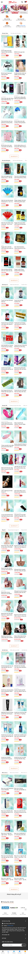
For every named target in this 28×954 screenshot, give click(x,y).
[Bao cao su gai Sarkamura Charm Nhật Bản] (7, 781)
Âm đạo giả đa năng (16, 33)
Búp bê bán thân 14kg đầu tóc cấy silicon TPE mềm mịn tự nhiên (7, 547)
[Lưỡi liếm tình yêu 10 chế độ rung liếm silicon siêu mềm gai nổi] (20, 459)
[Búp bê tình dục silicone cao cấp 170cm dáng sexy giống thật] (7, 561)
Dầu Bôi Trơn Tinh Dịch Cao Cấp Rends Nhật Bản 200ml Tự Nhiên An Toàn (20, 667)
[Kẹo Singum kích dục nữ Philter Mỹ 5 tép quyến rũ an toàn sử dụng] (7, 383)
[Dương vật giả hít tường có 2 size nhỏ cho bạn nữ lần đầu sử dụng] (20, 436)
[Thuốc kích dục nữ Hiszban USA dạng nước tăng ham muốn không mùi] (7, 315)
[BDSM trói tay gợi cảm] (20, 41)
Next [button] (25, 909)
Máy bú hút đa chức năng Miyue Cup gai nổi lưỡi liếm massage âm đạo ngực (7, 469)
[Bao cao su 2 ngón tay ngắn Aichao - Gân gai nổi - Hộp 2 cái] (7, 826)
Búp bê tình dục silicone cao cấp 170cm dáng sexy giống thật (7, 570)
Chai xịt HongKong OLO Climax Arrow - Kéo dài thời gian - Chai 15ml (6, 178)
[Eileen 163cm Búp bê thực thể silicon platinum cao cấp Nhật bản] (20, 628)
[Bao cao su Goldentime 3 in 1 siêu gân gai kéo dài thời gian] (20, 826)
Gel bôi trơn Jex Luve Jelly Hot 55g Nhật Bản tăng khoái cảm (20, 759)
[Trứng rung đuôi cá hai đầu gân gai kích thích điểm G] (7, 436)
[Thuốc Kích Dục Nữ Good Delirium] (7, 293)
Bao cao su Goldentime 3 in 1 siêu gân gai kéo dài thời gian (20, 835)
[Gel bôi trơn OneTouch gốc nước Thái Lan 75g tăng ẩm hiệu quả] (20, 705)
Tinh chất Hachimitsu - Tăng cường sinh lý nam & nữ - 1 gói (20, 248)
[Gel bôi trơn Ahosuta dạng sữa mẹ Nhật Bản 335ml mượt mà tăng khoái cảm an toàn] (7, 681)
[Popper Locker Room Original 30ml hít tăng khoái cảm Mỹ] (20, 262)
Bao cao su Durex (14, 772)
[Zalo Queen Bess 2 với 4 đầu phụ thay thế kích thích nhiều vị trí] (20, 481)
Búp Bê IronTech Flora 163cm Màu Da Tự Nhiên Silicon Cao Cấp (7, 637)
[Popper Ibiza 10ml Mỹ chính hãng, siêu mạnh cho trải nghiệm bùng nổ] (7, 238)
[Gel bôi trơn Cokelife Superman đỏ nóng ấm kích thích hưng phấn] (7, 750)
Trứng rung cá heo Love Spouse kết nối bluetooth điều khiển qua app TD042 (7, 424)
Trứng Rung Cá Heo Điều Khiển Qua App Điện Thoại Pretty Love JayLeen (20, 516)
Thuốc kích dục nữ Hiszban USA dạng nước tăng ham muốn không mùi (7, 324)
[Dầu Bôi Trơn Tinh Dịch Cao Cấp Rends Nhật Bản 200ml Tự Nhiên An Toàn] (20, 658)
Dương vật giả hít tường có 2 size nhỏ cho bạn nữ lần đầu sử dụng (20, 445)
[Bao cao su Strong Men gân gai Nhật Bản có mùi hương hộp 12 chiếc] (20, 781)
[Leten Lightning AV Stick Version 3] (7, 481)
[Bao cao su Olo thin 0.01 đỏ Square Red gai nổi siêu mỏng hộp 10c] (20, 803)
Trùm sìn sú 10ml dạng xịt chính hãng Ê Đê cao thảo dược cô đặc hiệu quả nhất (20, 178)
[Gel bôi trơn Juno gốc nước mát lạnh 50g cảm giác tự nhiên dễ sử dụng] (7, 727)
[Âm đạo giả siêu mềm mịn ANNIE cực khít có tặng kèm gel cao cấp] (20, 65)
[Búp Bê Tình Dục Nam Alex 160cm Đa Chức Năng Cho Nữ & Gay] (20, 538)
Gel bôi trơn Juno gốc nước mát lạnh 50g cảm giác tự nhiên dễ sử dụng (7, 736)
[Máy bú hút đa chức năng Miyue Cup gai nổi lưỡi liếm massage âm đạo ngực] (7, 459)
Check (23, 945)
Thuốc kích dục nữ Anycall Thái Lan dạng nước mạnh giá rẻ (20, 392)
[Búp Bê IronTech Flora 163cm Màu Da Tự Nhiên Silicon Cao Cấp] (7, 628)
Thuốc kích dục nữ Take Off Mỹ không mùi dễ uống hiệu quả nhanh (20, 347)
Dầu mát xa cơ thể (14, 650)
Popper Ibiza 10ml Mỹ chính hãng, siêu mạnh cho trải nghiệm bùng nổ (7, 248)
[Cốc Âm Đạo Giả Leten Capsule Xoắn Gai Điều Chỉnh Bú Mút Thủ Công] (7, 41)
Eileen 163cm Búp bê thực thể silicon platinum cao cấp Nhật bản (20, 637)
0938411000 (22, 25)
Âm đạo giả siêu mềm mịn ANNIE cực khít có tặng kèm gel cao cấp (20, 74)
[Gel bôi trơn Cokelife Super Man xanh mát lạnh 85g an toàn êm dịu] (20, 727)
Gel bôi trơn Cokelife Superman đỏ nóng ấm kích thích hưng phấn (6, 759)
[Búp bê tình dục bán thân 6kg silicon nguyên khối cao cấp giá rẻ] (7, 606)
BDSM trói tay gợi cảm (19, 52)
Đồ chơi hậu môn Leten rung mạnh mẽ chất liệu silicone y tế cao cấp (6, 147)
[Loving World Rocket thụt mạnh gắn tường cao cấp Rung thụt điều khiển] (7, 506)
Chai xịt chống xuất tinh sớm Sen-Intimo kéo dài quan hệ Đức (6, 271)
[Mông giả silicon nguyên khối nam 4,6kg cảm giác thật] (20, 561)
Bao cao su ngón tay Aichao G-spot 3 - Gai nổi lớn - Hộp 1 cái (7, 880)
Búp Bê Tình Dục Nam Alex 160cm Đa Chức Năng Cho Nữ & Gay (20, 547)
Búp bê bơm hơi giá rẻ (13, 530)
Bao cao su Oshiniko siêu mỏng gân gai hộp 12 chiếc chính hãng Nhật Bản (7, 812)
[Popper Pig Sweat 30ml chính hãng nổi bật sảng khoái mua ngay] (20, 215)
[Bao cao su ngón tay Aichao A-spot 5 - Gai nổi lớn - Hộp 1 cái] (20, 871)
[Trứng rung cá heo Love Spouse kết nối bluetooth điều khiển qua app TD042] (7, 414)
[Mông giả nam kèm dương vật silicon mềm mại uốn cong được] (20, 583)
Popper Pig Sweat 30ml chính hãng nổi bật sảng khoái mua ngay (19, 224)
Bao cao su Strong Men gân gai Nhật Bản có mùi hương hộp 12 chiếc (20, 790)
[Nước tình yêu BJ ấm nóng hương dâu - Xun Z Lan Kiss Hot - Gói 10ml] (7, 215)
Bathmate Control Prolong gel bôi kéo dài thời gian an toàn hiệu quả (7, 714)
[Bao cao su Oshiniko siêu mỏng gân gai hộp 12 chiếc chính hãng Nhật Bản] (7, 803)
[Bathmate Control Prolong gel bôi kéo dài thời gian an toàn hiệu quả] (7, 705)
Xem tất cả (13, 156)
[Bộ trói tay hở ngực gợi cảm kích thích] (7, 65)
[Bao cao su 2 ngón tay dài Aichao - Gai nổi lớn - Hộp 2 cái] (20, 848)
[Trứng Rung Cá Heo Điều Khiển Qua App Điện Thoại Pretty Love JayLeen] (20, 506)
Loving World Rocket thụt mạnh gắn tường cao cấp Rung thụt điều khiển (7, 516)
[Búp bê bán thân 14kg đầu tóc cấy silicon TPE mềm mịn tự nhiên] (7, 538)
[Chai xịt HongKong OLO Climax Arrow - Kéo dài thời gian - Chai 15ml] (7, 169)
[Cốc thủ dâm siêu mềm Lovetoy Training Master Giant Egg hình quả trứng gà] (20, 112)
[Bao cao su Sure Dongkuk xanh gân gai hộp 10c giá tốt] (7, 848)
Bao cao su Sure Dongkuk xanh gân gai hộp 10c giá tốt (7, 857)
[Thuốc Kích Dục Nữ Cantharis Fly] (20, 293)
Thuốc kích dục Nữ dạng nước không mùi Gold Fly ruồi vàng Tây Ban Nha (20, 324)
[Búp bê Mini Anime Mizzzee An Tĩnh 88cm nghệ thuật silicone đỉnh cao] (7, 583)
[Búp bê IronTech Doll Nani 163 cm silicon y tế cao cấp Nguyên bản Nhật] (20, 606)
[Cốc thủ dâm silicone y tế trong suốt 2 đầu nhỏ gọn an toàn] (20, 136)
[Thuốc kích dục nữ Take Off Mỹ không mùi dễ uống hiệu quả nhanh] (20, 338)
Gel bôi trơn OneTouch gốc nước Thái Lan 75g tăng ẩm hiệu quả (20, 714)
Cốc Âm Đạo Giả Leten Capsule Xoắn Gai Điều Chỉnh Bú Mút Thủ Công (6, 52)
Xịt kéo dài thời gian (17, 160)
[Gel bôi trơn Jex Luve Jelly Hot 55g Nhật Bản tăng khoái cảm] (20, 750)
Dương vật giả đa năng (15, 405)
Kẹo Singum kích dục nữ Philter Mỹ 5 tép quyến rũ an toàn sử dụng (7, 392)
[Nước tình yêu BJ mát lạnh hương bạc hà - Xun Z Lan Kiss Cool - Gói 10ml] (7, 191)
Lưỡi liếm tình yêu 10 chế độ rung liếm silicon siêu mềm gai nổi (20, 468)
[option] (14, 9)
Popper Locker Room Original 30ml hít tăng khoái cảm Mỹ (19, 271)
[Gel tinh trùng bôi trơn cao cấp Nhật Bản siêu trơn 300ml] (7, 658)
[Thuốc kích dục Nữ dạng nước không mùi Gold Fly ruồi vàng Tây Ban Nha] (20, 315)
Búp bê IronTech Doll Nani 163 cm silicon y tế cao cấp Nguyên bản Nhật (20, 616)
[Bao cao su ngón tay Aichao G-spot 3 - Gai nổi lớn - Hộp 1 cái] (7, 871)
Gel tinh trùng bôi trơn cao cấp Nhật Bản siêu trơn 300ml (7, 667)
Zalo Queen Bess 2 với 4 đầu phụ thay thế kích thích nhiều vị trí (20, 492)
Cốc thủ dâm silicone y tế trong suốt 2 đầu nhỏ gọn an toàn (20, 147)
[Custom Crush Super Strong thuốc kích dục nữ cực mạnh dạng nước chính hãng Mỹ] (7, 360)
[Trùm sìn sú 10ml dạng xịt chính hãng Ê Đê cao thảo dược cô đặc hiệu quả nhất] (20, 169)
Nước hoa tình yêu (14, 284)
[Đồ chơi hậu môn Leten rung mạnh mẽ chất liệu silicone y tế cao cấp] (7, 136)
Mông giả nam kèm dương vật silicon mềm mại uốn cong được (20, 592)
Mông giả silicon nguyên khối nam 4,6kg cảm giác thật (20, 571)
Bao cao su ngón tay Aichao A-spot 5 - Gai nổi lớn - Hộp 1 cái (20, 880)
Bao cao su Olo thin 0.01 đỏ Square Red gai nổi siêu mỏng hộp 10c (20, 812)
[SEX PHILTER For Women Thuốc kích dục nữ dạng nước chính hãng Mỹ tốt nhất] (7, 338)
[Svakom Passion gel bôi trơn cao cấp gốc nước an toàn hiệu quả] (20, 681)
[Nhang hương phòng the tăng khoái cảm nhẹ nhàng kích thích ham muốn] (20, 360)
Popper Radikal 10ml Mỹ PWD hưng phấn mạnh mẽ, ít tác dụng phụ (20, 202)
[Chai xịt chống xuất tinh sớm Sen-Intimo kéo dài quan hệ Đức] (7, 262)
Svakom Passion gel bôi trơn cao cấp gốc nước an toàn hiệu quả (20, 691)
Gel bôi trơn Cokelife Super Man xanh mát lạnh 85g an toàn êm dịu (20, 736)
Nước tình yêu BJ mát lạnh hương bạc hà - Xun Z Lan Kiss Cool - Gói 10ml (7, 202)
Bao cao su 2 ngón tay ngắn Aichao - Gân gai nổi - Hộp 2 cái (7, 835)
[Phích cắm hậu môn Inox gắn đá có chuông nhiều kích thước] (7, 112)
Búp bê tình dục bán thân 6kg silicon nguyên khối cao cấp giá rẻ (7, 615)
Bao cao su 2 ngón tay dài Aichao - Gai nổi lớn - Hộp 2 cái (20, 857)
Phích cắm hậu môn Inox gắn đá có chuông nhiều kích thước (7, 123)
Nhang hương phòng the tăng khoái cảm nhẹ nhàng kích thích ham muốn (20, 369)
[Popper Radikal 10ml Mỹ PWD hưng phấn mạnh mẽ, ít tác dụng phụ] (20, 191)
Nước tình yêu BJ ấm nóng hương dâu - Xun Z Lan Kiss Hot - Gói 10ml (7, 224)
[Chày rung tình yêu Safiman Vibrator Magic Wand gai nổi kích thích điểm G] (20, 414)
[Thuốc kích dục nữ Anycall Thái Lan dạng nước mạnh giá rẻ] (20, 383)
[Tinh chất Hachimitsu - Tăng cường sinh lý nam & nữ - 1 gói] (20, 238)
